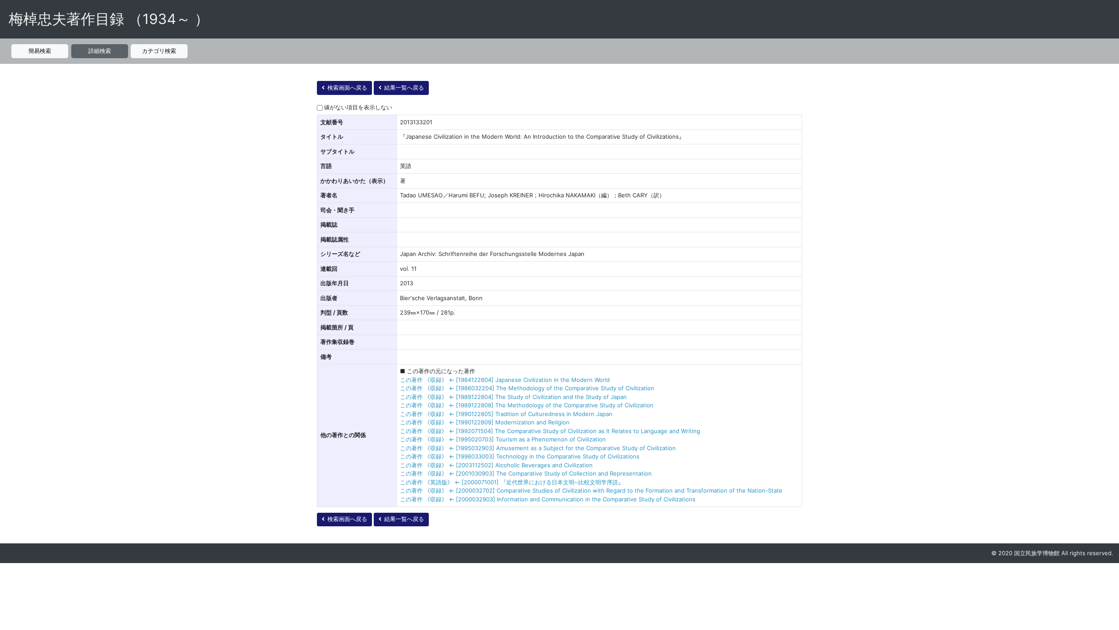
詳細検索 (99, 50)
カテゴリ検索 (159, 50)
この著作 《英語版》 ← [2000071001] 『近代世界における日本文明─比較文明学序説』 (512, 482)
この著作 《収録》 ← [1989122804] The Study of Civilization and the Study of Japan (513, 396)
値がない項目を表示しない (358, 107)
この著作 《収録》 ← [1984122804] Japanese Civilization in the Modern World (505, 379)
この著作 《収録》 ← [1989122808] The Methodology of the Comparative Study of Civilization (526, 405)
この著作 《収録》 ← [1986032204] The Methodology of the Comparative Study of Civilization (527, 388)
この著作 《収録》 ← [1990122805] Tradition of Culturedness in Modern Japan (506, 413)
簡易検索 (39, 50)
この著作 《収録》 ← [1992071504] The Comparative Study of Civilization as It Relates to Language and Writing (550, 430)
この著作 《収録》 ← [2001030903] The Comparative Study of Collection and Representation (526, 473)
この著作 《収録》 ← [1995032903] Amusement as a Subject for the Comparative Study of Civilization (538, 448)
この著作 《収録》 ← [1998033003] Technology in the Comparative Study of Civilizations (519, 456)
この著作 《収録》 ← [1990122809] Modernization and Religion (485, 422)
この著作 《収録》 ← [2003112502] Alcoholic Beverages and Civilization (496, 465)
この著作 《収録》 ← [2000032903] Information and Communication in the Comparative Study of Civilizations (547, 499)
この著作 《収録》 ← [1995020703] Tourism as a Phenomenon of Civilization (503, 439)
